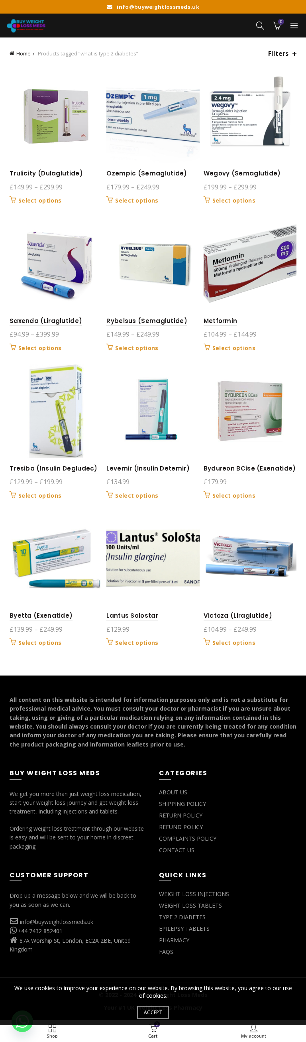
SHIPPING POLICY (182, 804)
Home (23, 53)
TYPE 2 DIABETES (182, 917)
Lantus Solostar (132, 615)
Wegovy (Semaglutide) (242, 173)
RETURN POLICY (180, 815)
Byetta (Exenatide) (41, 615)
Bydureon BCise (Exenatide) (250, 468)
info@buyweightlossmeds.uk (56, 922)
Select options (39, 200)
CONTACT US (176, 850)
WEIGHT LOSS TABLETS (190, 905)
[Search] (260, 26)
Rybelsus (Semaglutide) (146, 321)
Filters (278, 53)
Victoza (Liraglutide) (238, 615)
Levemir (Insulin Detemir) (148, 468)
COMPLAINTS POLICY (187, 838)
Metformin (220, 321)
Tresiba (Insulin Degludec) (54, 468)
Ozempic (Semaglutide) (146, 173)
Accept (153, 1012)
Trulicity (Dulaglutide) (46, 173)
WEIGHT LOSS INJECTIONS (194, 894)
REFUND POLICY (181, 827)
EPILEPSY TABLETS (184, 928)
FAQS (166, 951)
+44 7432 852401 (40, 931)
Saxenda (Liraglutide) (46, 321)
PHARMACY (174, 940)
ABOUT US (173, 792)
